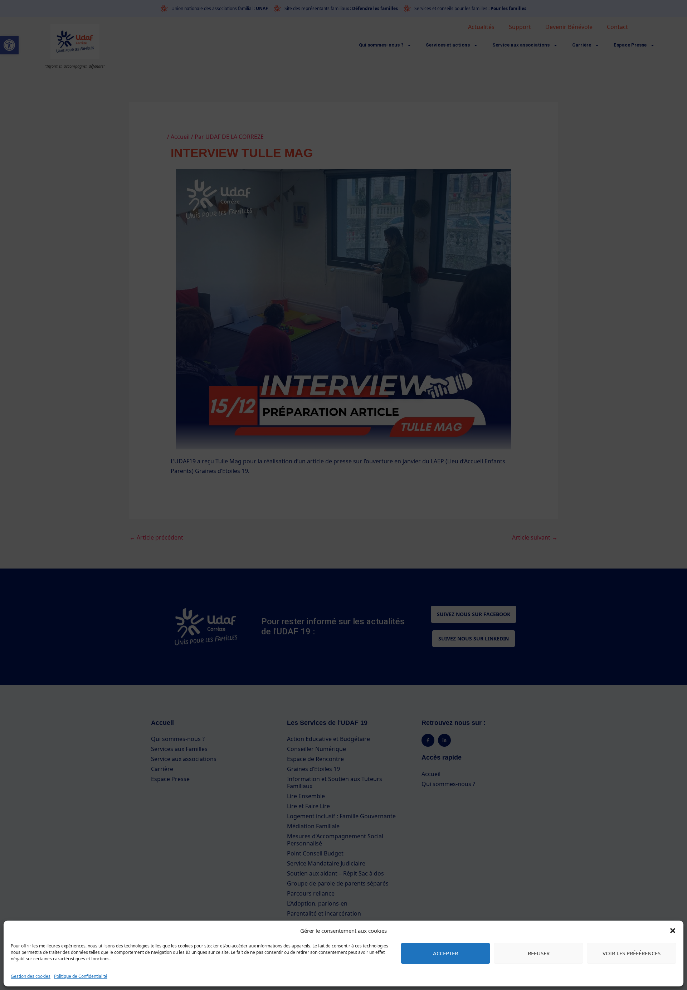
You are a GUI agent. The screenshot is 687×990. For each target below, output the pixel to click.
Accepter (445, 953)
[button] (672, 930)
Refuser (539, 953)
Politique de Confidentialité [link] (80, 976)
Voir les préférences (632, 953)
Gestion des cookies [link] (30, 976)
